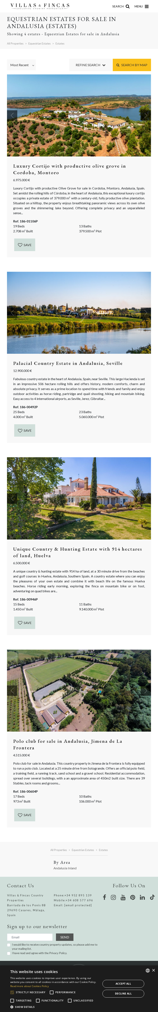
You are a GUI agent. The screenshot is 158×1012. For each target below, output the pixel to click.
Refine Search (89, 65)
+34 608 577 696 (79, 900)
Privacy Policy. (58, 953)
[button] (54, 1007)
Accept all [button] (123, 983)
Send (64, 937)
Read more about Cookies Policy (29, 986)
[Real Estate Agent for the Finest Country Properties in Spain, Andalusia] (41, 6)
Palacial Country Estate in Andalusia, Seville (68, 363)
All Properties (15, 43)
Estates (60, 43)
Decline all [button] (123, 993)
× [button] (153, 970)
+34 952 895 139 (78, 895)
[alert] (79, 988)
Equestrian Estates (39, 43)
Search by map (133, 65)
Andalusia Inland (65, 868)
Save (27, 245)
